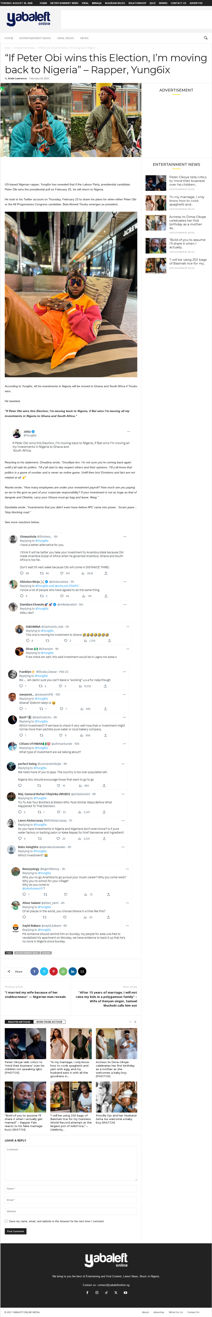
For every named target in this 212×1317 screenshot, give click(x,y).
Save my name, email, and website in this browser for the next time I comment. (57, 1221)
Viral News (65, 38)
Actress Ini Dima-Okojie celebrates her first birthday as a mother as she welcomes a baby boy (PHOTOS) (115, 1069)
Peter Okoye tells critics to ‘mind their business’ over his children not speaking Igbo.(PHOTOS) (25, 1067)
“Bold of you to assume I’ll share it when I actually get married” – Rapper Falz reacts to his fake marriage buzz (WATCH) (23, 1122)
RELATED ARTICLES (19, 1021)
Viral (85, 3)
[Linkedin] (73, 971)
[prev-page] (130, 1022)
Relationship (137, 3)
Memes (163, 3)
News (84, 38)
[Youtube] (125, 1293)
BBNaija (97, 3)
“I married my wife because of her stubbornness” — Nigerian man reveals (35, 994)
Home (43, 3)
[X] (44, 971)
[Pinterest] (53, 971)
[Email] (82, 971)
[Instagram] (97, 1293)
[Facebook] (34, 971)
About (145, 1312)
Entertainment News (64, 3)
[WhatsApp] (63, 971)
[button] (205, 38)
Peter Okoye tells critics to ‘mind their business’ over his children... (187, 180)
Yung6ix (46, 953)
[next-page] (135, 1022)
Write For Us (176, 1312)
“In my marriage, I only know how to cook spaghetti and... (186, 200)
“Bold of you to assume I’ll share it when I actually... (187, 243)
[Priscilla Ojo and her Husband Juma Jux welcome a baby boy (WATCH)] (116, 1097)
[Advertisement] (136, 19)
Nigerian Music (115, 3)
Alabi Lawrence (17, 78)
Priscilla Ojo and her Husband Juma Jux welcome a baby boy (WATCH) (116, 1119)
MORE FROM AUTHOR (49, 1021)
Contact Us (178, 3)
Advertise (196, 3)
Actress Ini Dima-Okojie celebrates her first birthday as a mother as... (187, 222)
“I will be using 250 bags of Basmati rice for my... (188, 261)
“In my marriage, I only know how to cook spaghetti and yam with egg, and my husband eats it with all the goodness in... (69, 1069)
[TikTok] (106, 1293)
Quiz (152, 3)
